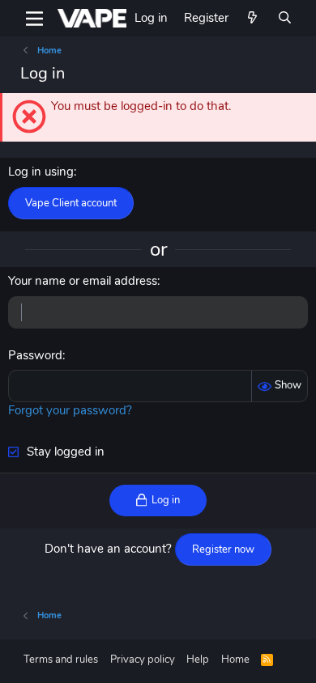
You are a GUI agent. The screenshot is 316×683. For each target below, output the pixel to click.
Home (235, 659)
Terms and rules (60, 659)
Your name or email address (82, 281)
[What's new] (252, 18)
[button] (34, 18)
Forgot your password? (70, 410)
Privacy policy (142, 659)
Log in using (41, 171)
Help (197, 659)
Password (35, 355)
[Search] (285, 18)
